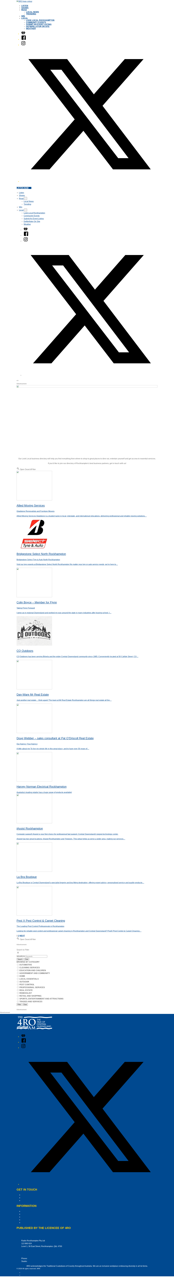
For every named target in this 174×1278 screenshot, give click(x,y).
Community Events (36, 22)
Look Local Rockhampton (40, 20)
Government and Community (34, 973)
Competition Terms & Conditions (34, 1214)
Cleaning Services (29, 968)
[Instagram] (23, 45)
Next (22, 936)
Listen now (23, 188)
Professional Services (32, 987)
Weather (31, 29)
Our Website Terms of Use (32, 1220)
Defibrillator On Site (37, 26)
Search (21, 956)
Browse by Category (28, 962)
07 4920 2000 (33, 1258)
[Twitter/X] (89, 181)
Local (24, 18)
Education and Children (32, 970)
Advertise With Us (28, 1198)
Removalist (25, 993)
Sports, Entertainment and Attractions (41, 999)
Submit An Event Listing (38, 24)
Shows (25, 8)
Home (22, 976)
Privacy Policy (27, 1211)
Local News (32, 12)
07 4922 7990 (33, 1261)
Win (23, 16)
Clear (26, 959)
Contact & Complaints (30, 1195)
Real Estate (26, 990)
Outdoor (24, 982)
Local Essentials (29, 979)
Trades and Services (30, 1002)
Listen (24, 6)
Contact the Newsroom (30, 1201)
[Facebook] (23, 39)
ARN (23, 1273)
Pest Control (26, 985)
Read (24, 10)
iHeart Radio (26, 1275)
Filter (19, 1004)
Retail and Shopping (30, 996)
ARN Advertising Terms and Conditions (37, 1217)
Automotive (25, 965)
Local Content (27, 1223)
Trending (31, 14)
